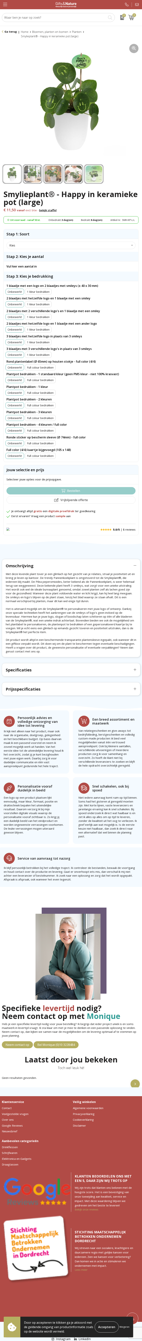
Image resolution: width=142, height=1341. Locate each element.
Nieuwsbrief (9, 1131)
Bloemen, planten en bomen (50, 32)
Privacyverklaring (83, 1114)
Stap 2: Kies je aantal (25, 256)
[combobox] (54, 17)
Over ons (8, 1119)
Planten (77, 32)
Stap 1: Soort (17, 234)
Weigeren (124, 1326)
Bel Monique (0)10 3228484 (56, 1045)
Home (24, 32)
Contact (7, 1108)
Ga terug (10, 31)
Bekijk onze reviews (86, 1209)
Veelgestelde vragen (15, 1114)
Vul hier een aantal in (21, 266)
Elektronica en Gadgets (16, 1159)
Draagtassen (10, 1164)
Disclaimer (79, 1125)
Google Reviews (12, 1125)
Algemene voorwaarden (88, 1108)
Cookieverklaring (83, 1119)
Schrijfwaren (9, 1153)
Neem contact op (17, 1045)
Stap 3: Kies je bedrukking (29, 276)
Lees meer (81, 1269)
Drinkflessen (10, 1147)
